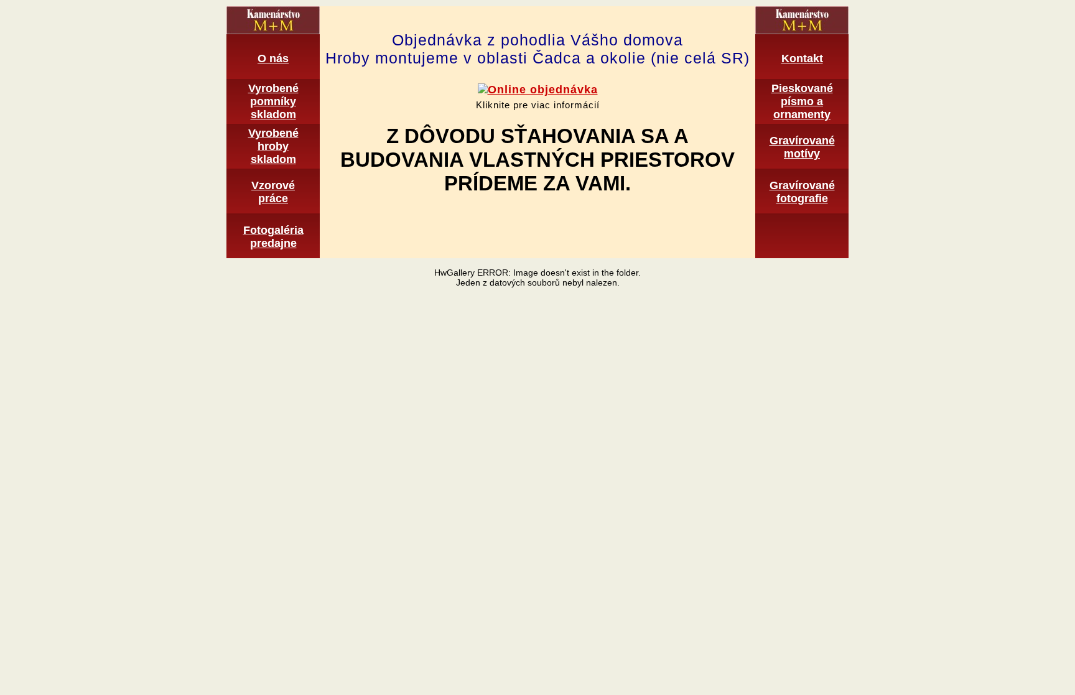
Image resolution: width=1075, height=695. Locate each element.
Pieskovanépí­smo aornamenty (802, 101)
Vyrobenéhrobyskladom (273, 146)
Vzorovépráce (273, 192)
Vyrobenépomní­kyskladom (273, 101)
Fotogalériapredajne (273, 237)
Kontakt (802, 58)
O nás (273, 58)
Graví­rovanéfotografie (802, 192)
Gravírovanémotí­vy (802, 147)
